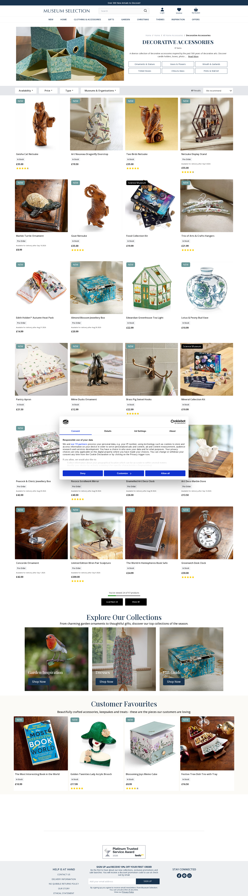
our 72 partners (79, 444)
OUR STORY (63, 888)
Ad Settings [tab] (140, 431)
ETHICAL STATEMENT (63, 893)
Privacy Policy (128, 892)
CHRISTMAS (143, 19)
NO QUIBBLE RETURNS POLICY (64, 883)
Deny (82, 473)
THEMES (160, 19)
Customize (122, 473)
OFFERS (195, 19)
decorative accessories (198, 35)
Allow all (165, 473)
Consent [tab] (75, 431)
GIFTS (111, 19)
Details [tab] (107, 431)
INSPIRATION (178, 19)
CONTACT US (63, 874)
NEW (51, 19)
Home (148, 35)
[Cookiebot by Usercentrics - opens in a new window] (172, 422)
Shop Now (39, 682)
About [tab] (172, 431)
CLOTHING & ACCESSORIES (87, 19)
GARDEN (125, 19)
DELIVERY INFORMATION (64, 879)
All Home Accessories (173, 35)
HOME (63, 19)
